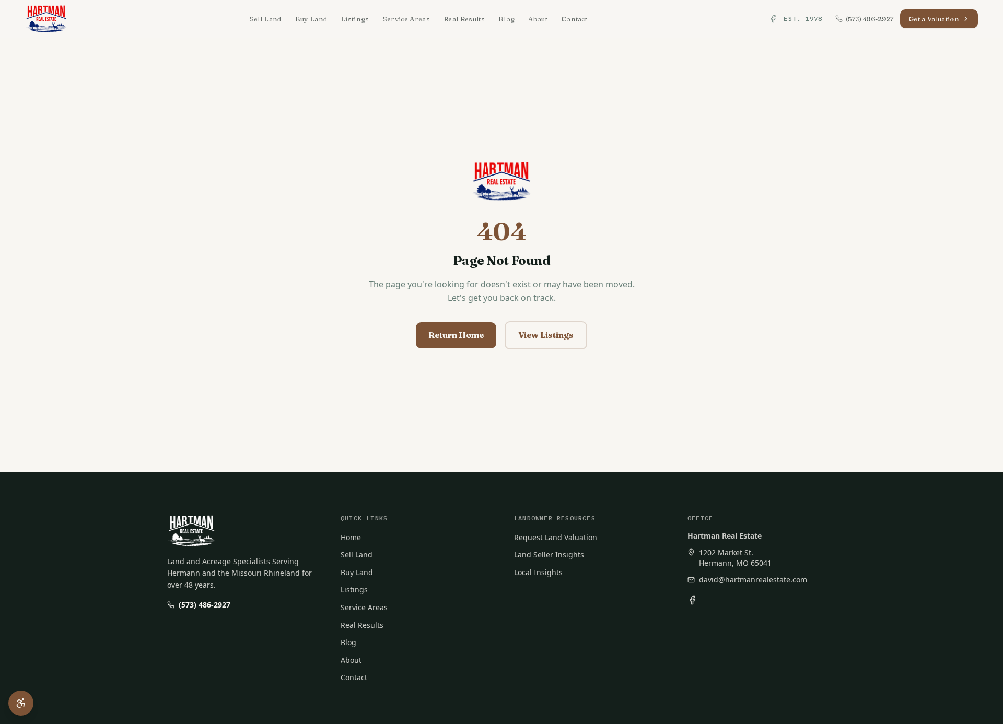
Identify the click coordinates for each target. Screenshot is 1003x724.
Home (351, 537)
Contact (574, 19)
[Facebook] (773, 19)
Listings (355, 19)
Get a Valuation (933, 19)
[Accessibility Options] (20, 703)
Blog (506, 19)
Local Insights (538, 572)
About (537, 19)
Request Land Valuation (555, 537)
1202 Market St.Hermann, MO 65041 (735, 557)
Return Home (456, 335)
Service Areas (406, 19)
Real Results (464, 19)
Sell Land (266, 19)
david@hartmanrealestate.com (753, 580)
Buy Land (311, 19)
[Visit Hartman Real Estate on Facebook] (692, 600)
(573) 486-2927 (204, 605)
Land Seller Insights (549, 554)
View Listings (546, 335)
